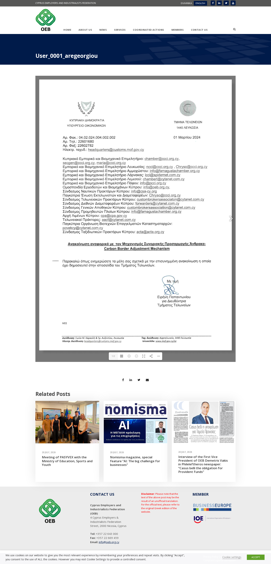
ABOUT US (85, 29)
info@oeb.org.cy (109, 542)
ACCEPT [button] (255, 557)
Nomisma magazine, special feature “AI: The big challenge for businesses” (135, 461)
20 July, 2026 (49, 452)
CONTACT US (199, 29)
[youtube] (233, 3)
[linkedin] (219, 3)
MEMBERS (177, 29)
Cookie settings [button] (231, 557)
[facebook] (213, 3)
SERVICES (120, 29)
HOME (67, 29)
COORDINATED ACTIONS (148, 29)
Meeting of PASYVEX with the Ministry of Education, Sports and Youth (67, 461)
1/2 (113, 356)
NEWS (103, 29)
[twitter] (226, 3)
